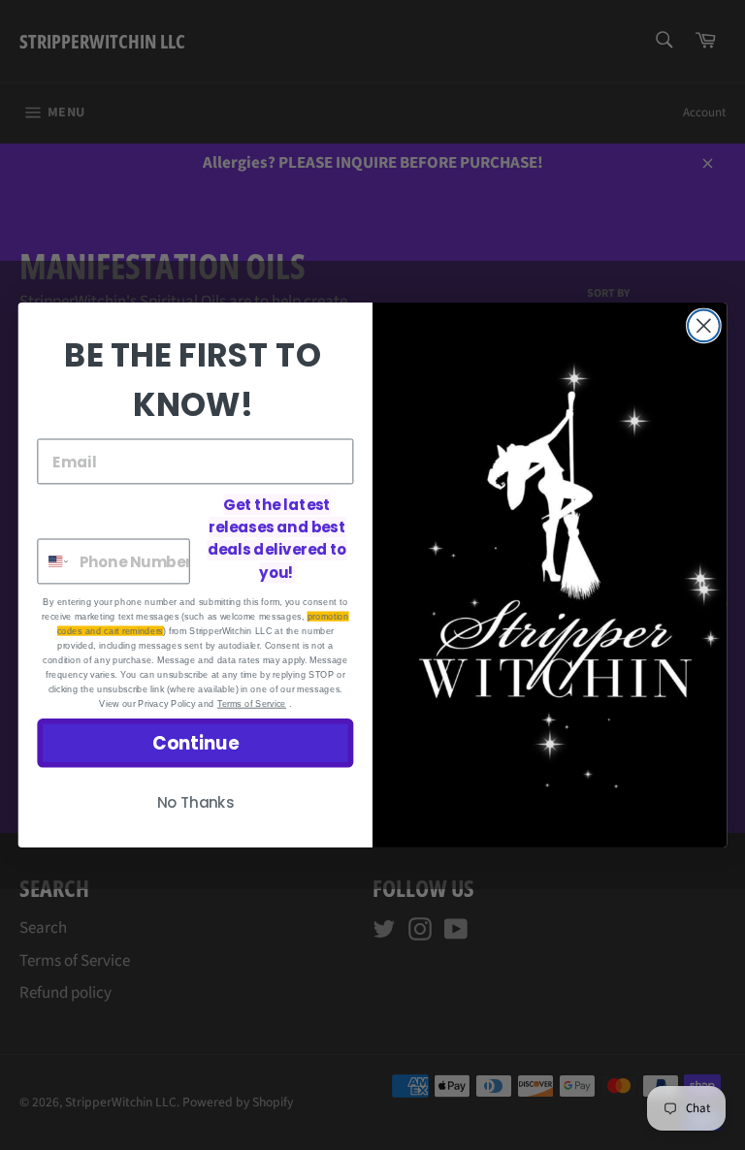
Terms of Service (251, 703)
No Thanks (196, 803)
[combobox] (54, 561)
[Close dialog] (704, 326)
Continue (195, 742)
